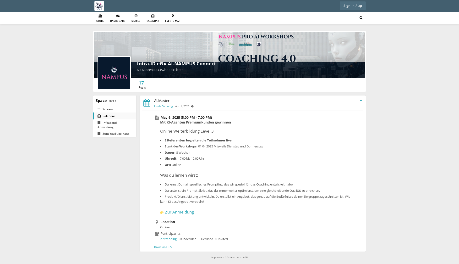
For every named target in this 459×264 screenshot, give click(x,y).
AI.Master (161, 100)
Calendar (153, 20)
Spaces (135, 20)
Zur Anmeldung (179, 212)
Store (100, 20)
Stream (107, 109)
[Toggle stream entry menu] (361, 100)
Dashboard (117, 20)
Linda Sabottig (163, 106)
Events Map (172, 20)
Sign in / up (353, 5)
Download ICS (163, 247)
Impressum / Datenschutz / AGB (229, 257)
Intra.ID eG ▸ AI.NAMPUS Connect (176, 63)
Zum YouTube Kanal (116, 134)
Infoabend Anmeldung (107, 125)
